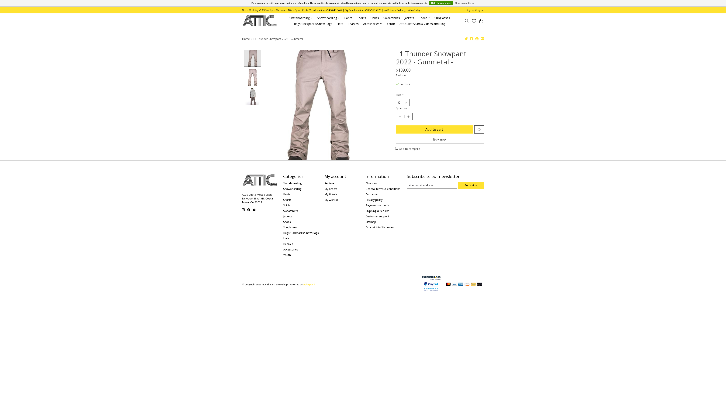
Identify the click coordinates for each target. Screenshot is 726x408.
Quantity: (401, 108)
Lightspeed (309, 284)
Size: (400, 95)
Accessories (290, 249)
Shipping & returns (377, 211)
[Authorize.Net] (431, 278)
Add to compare (409, 149)
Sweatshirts (391, 18)
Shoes (287, 222)
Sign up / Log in (475, 10)
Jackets (409, 18)
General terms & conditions (383, 189)
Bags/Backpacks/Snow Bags (313, 24)
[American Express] (460, 284)
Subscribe (471, 185)
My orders (330, 189)
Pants (348, 18)
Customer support (377, 216)
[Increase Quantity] (408, 116)
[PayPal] (473, 284)
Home (246, 39)
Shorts (361, 18)
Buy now (440, 139)
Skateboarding (292, 183)
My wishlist (331, 200)
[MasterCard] (448, 284)
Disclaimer (372, 194)
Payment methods (377, 205)
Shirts (375, 18)
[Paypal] (431, 291)
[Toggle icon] (466, 21)
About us (371, 183)
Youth (391, 24)
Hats (340, 24)
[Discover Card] (467, 284)
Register (329, 183)
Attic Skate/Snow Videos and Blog (422, 24)
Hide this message (441, 3)
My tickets (330, 194)
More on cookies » (465, 3)
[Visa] (454, 284)
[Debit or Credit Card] (479, 284)
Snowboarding (292, 189)
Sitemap (371, 222)
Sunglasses (442, 18)
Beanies (353, 24)
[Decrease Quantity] (400, 116)
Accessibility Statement (380, 227)
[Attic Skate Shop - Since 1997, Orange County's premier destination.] (259, 21)
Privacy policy (374, 200)
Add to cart (434, 129)
